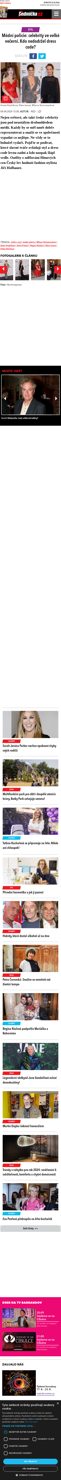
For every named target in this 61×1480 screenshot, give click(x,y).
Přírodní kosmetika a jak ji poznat (23, 892)
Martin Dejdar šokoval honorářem (23, 1126)
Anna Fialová (22, 246)
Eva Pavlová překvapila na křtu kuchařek (27, 1219)
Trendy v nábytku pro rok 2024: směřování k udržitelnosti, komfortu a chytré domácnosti (29, 1172)
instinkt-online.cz (45, 1394)
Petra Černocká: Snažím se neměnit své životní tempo (26, 982)
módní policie (29, 242)
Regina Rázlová (37, 246)
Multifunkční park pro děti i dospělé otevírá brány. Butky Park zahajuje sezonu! (29, 797)
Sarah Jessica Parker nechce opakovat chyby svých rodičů (29, 748)
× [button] (58, 1403)
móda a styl (16, 242)
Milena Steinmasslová (46, 242)
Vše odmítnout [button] (30, 1468)
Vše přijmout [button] (30, 1461)
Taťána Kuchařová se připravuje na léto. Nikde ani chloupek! (30, 846)
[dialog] (30, 1440)
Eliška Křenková (7, 249)
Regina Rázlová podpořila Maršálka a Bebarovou (25, 1031)
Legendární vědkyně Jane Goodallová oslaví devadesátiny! (30, 1080)
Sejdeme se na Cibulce (45, 1316)
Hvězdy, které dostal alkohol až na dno (26, 936)
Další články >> (30, 1228)
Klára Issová (50, 246)
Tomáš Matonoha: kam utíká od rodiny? (19, 418)
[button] (30, 1426)
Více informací (31, 1421)
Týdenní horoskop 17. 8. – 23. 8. (46, 1388)
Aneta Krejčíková (7, 246)
